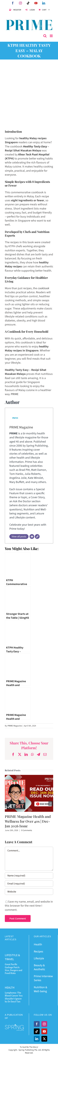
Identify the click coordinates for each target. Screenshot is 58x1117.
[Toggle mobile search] (45, 36)
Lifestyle (39, 958)
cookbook (43, 288)
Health (38, 944)
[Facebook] (37, 1024)
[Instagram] (44, 1024)
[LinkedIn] (37, 1039)
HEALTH (10, 988)
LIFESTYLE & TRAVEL (12, 957)
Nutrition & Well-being (40, 989)
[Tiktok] (37, 1031)
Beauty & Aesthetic (39, 967)
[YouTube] (44, 1031)
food (7, 378)
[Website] (37, 536)
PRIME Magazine (21, 427)
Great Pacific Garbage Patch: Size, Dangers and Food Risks (13, 969)
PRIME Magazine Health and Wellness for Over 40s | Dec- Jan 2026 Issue (28, 821)
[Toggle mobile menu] (51, 36)
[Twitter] (44, 1039)
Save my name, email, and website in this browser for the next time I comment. (29, 906)
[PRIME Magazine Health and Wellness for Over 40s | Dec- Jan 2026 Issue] (29, 777)
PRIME (14, 394)
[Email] (31, 536)
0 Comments (26, 830)
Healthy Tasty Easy (35, 147)
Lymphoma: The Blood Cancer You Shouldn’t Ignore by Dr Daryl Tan (14, 997)
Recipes (38, 952)
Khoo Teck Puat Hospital (33, 155)
